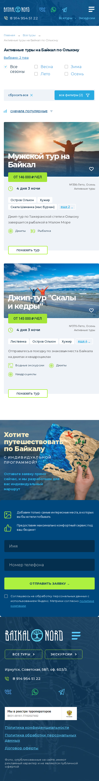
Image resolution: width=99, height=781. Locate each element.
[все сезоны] (19, 70)
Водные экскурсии (29, 365)
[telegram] (64, 9)
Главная (9, 35)
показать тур (28, 250)
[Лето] (49, 75)
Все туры (65, 18)
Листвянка (18, 341)
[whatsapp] (53, 9)
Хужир (45, 200)
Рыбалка (44, 231)
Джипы (20, 231)
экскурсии (62, 654)
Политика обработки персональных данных (40, 738)
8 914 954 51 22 (24, 18)
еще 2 (65, 207)
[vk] (42, 9)
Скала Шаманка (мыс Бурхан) (33, 207)
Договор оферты (21, 748)
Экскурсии (87, 18)
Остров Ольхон (22, 200)
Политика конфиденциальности (37, 727)
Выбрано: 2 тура (16, 57)
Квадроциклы (25, 374)
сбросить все (18, 95)
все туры (21, 654)
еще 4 (82, 341)
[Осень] (80, 75)
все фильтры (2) (71, 95)
